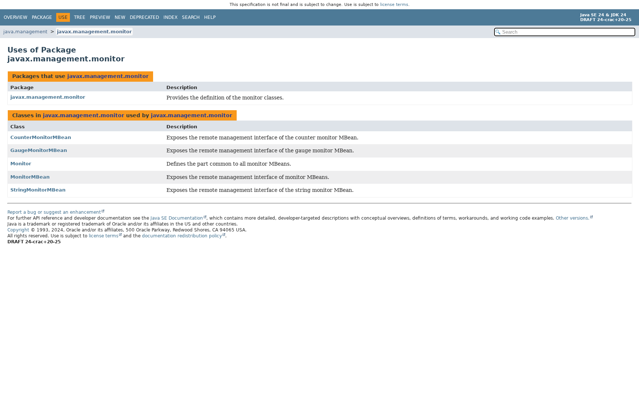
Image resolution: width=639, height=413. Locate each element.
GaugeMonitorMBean (38, 150)
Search (191, 17)
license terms (394, 4)
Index (170, 17)
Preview (100, 17)
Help (210, 17)
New (120, 17)
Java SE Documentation (177, 218)
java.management (25, 31)
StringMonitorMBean (37, 190)
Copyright (18, 230)
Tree (79, 17)
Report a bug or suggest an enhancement (54, 212)
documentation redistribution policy (182, 235)
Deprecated (144, 17)
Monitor (20, 163)
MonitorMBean (30, 177)
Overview (15, 17)
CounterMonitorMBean (40, 137)
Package (42, 17)
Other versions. (572, 218)
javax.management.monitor (94, 31)
